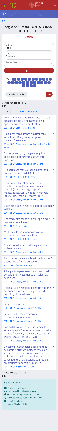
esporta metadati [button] (27, 111)
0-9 (14, 79)
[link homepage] (10, 5)
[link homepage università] (36, 5)
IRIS (3, 21)
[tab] (7, 111)
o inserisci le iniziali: (16, 94)
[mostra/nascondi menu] (55, 5)
